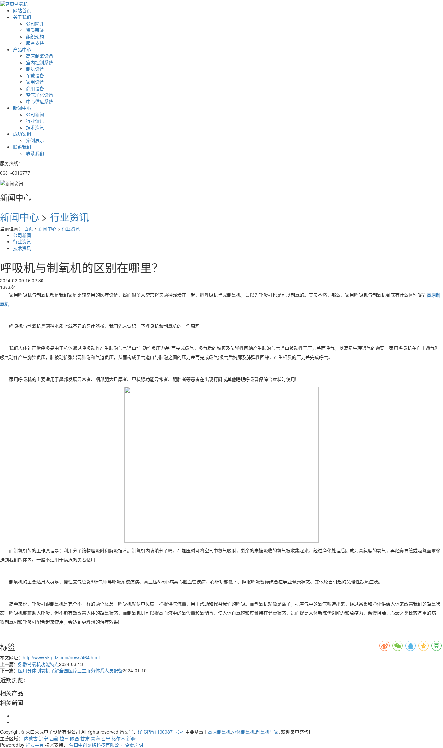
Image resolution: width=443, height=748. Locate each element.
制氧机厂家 (267, 732)
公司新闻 (35, 114)
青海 (95, 738)
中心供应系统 (39, 101)
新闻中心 (22, 107)
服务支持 (35, 43)
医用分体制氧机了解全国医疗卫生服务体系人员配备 (70, 670)
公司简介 (35, 23)
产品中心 (22, 49)
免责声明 (134, 745)
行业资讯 (35, 120)
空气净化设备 (39, 95)
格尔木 (118, 738)
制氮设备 (35, 69)
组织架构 (35, 36)
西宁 (105, 738)
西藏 (53, 738)
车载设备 (35, 75)
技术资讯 (35, 127)
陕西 (74, 738)
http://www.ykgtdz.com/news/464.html (61, 657)
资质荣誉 (35, 30)
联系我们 (22, 146)
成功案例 (22, 133)
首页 (28, 228)
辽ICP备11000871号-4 (161, 732)
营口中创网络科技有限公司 (96, 745)
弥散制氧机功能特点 (38, 664)
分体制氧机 (243, 732)
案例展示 (35, 140)
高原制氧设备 (39, 56)
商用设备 (35, 88)
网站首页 (22, 10)
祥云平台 (35, 745)
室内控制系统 (39, 62)
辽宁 (43, 738)
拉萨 (64, 738)
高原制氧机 (219, 732)
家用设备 (35, 82)
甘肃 (85, 738)
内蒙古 (31, 738)
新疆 (131, 738)
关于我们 (22, 17)
